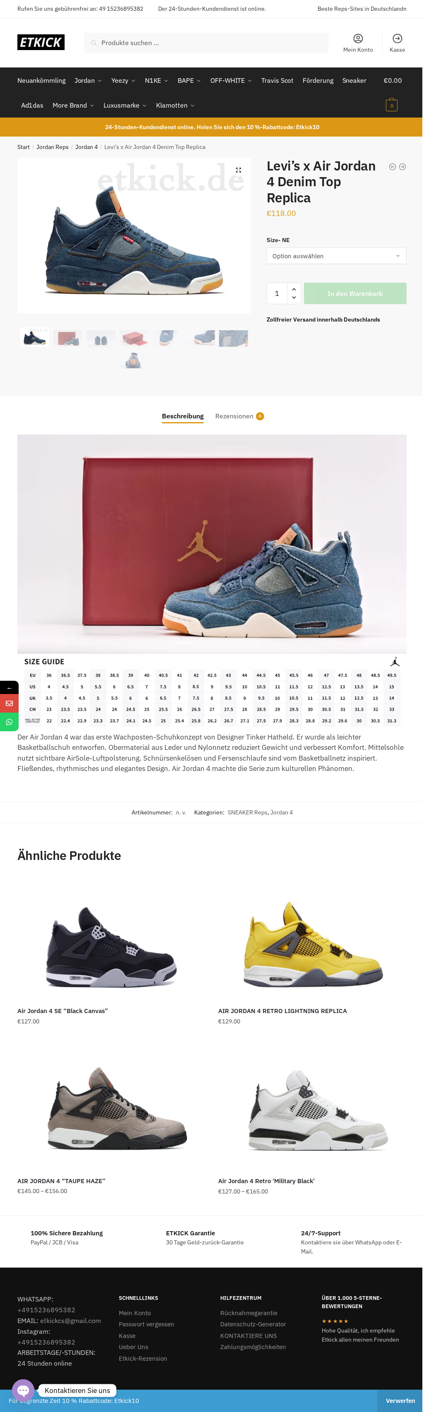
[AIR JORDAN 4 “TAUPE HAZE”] (111, 1108)
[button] (238, 170)
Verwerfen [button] (400, 1401)
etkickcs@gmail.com (70, 1320)
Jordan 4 (86, 147)
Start (23, 147)
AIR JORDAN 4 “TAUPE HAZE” (61, 1181)
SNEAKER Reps (247, 812)
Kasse (397, 49)
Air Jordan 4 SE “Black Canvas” (62, 1011)
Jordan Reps (52, 147)
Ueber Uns (133, 1347)
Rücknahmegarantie (248, 1313)
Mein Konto (358, 49)
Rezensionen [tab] (234, 416)
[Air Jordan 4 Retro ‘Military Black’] (312, 1109)
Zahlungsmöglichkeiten (253, 1347)
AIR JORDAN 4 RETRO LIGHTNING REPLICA (282, 1011)
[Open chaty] (23, 1390)
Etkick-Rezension (143, 1358)
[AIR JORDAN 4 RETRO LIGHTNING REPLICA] (312, 938)
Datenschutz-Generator (253, 1324)
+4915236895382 (46, 1310)
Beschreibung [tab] (183, 416)
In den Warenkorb (355, 293)
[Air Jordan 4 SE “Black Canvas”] (111, 938)
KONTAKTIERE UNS (248, 1336)
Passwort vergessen (146, 1324)
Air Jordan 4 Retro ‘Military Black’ (266, 1181)
